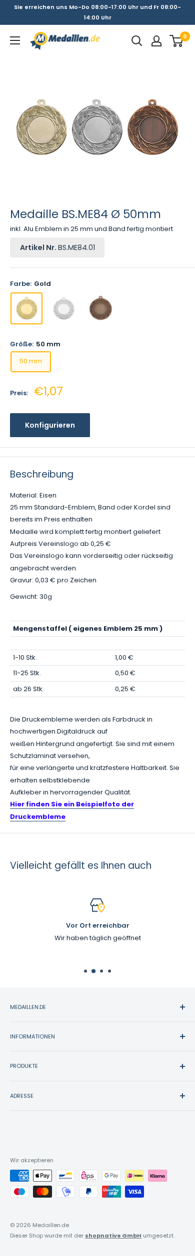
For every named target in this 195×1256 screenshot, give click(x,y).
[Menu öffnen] (15, 40)
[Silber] (64, 308)
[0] (176, 41)
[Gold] (26, 308)
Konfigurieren (50, 425)
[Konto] (157, 40)
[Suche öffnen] (137, 40)
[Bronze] (100, 308)
